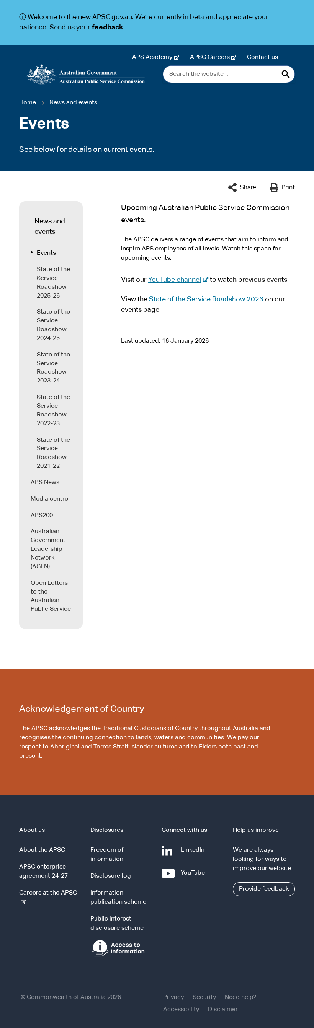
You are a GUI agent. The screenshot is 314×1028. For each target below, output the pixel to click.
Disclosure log (110, 876)
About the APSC (42, 850)
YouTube (194, 877)
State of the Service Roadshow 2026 (206, 299)
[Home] (85, 74)
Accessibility (181, 1010)
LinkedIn (194, 854)
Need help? (240, 997)
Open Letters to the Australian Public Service (51, 596)
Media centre (49, 499)
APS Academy (153, 57)
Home (27, 103)
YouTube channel (176, 280)
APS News (45, 483)
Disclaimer (223, 1010)
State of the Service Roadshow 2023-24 (53, 368)
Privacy (173, 997)
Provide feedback (264, 889)
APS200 (42, 515)
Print (288, 188)
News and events (73, 103)
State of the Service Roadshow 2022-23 (53, 410)
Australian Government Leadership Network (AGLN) (48, 549)
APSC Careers (211, 57)
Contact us (262, 57)
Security (204, 997)
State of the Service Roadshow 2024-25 (53, 325)
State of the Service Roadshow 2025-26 (53, 283)
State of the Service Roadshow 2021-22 (53, 453)
